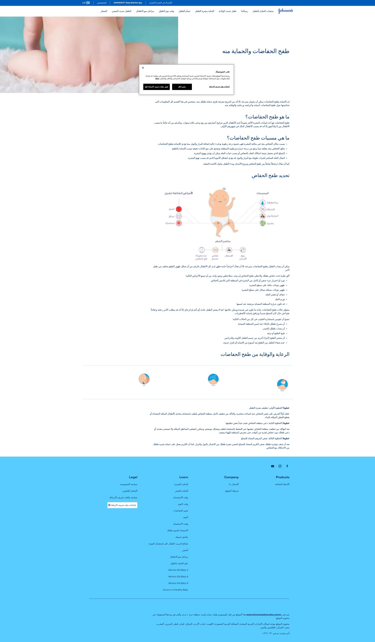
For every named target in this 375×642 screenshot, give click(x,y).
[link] (160, 3)
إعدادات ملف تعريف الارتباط (123, 505)
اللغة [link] (84, 3)
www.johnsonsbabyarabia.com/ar (263, 614)
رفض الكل (182, 87)
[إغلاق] (143, 67)
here (157, 79)
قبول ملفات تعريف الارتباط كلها (156, 87)
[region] (186, 79)
